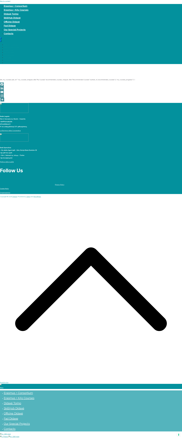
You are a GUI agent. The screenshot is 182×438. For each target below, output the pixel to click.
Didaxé (14, 197)
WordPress (37, 197)
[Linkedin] (2, 88)
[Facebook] (2, 84)
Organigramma (5, 193)
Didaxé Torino (11, 14)
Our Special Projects (15, 29)
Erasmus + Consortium (15, 6)
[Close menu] (1, 41)
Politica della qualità (7, 162)
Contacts (8, 33)
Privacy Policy (59, 185)
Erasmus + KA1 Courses (16, 10)
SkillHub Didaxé (12, 17)
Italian (6, 437)
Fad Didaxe (10, 25)
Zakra (28, 197)
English (8, 434)
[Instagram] (2, 96)
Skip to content (5, 1)
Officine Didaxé (12, 21)
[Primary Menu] (1, 38)
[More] (2, 99)
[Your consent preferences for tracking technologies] (178, 434)
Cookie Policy (4, 188)
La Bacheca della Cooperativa (10, 130)
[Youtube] (2, 92)
